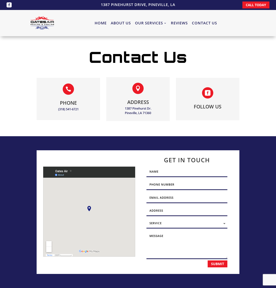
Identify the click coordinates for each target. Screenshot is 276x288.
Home (101, 24)
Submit (217, 264)
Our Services (149, 24)
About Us (121, 24)
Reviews (179, 24)
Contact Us (204, 24)
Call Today (256, 5)
